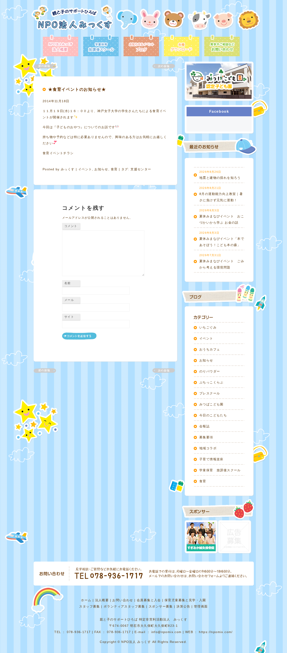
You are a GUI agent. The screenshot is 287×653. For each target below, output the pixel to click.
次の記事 (161, 66)
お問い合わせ (122, 600)
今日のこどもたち (213, 415)
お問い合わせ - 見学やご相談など (222, 46)
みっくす (68, 169)
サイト (69, 316)
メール (69, 300)
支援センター (140, 169)
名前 (67, 283)
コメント (70, 226)
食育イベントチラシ (58, 153)
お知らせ (101, 169)
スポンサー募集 (161, 606)
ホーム (86, 600)
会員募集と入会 (149, 600)
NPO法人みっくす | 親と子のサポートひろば (72, 19)
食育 (114, 169)
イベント (85, 169)
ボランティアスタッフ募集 (124, 606)
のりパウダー (209, 371)
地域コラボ (208, 448)
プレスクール (209, 393)
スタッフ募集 (89, 606)
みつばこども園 (211, 404)
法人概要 (102, 600)
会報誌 (204, 426)
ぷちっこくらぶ (211, 382)
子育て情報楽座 (211, 459)
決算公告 (183, 606)
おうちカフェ (209, 349)
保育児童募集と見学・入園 (185, 600)
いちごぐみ (208, 327)
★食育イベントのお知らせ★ (77, 89)
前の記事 (47, 66)
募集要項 (206, 437)
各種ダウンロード (182, 46)
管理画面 (201, 606)
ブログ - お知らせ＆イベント (141, 46)
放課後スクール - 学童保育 (101, 46)
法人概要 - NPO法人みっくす (60, 46)
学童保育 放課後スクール (220, 470)
